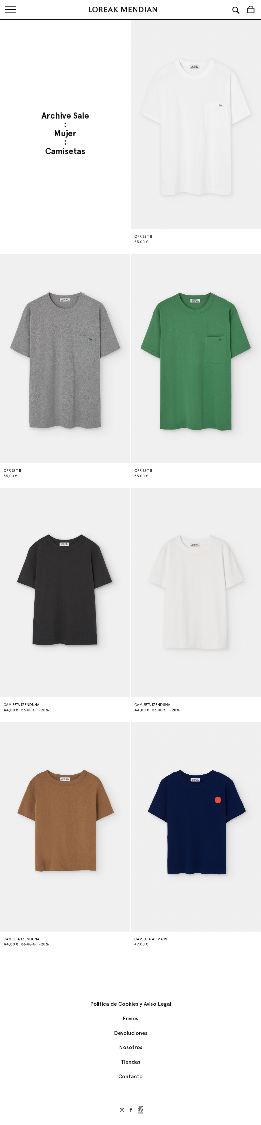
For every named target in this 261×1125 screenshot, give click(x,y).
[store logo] (123, 9)
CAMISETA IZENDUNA (21, 705)
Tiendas (130, 1062)
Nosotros (130, 1047)
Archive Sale (65, 116)
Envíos (130, 1018)
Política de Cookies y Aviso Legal (130, 1004)
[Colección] (10, 9)
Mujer (65, 133)
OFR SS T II (143, 236)
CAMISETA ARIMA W (150, 939)
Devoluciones (130, 1033)
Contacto (130, 1076)
